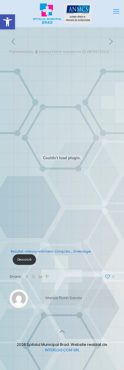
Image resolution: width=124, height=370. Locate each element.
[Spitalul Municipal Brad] (62, 13)
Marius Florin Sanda (57, 51)
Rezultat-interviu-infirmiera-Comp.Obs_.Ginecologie (51, 251)
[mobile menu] (116, 11)
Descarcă (24, 259)
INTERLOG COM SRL (62, 350)
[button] (7, 21)
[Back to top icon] (62, 331)
